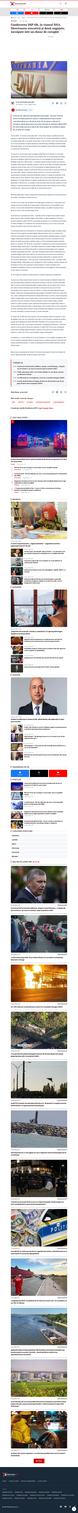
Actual (23, 17)
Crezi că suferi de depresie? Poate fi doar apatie (41, 667)
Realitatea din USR (57, 1492)
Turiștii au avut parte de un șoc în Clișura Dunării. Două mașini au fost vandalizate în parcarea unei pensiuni (37, 1203)
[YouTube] (32, 13)
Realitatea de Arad (7, 1498)
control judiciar (58, 402)
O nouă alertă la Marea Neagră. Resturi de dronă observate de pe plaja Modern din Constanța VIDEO (40, 382)
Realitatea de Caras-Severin (37, 1495)
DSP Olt (20, 402)
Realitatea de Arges (19, 1498)
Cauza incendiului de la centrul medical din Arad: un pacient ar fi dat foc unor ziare (43, 784)
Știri (19, 17)
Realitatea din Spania (59, 1498)
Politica (16, 485)
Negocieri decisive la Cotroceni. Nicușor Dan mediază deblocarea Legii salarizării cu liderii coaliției (43, 813)
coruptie (30, 402)
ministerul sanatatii (43, 402)
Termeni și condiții (14, 1481)
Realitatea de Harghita (53, 1495)
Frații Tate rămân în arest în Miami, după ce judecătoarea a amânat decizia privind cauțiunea (45, 728)
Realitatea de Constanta (67, 1495)
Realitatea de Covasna (8, 1495)
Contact (4, 1481)
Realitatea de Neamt (44, 1492)
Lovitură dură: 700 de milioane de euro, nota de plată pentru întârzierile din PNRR (43, 803)
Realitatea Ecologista (30, 1492)
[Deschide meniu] (66, 3)
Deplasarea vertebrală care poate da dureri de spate (43, 658)
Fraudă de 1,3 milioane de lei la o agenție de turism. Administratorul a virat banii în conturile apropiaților (39, 1252)
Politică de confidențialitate (28, 1481)
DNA (13, 402)
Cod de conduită (42, 1481)
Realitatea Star (19, 1492)
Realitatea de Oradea (22, 1495)
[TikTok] (61, 13)
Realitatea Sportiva (7, 1492)
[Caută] (61, 4)
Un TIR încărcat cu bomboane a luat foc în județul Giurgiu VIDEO (40, 378)
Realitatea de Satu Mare (45, 1498)
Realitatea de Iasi (32, 1498)
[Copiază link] (53, 103)
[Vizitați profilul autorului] (13, 103)
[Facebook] (17, 13)
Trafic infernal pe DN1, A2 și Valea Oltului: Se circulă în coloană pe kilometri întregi (40, 373)
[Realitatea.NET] (18, 4)
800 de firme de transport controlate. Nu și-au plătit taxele (36, 468)
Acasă (14, 17)
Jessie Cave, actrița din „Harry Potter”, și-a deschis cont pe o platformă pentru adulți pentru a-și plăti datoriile (44, 552)
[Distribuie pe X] (65, 103)
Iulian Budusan (62, 954)
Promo (16, 492)
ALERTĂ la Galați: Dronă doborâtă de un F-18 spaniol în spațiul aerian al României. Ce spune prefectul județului (38, 1104)
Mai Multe (39, 1461)
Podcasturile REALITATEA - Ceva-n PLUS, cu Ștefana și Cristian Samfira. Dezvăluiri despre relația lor (37, 489)
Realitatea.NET (28, 102)
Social (13, 464)
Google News (48, 408)
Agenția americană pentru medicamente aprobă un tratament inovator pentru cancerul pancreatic (43, 640)
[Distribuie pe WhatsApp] (61, 103)
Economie (17, 469)
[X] (46, 13)
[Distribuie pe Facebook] (57, 103)
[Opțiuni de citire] (74, 1509)
